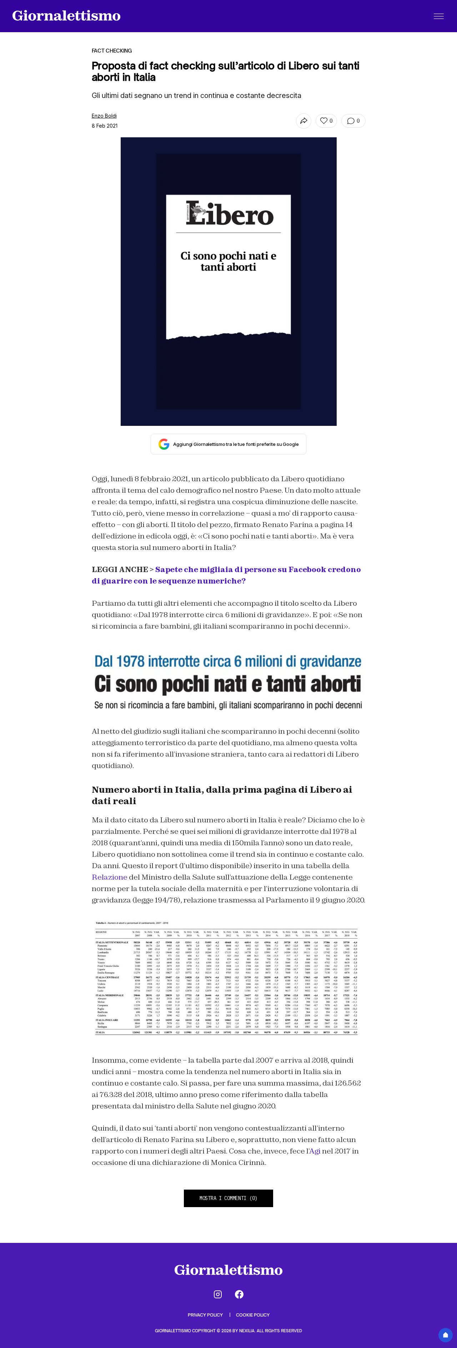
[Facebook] (239, 1294)
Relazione (109, 877)
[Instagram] (218, 1294)
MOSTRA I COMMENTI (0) (228, 1198)
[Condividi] (303, 121)
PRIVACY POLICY (206, 1315)
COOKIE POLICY (253, 1315)
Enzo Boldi (104, 116)
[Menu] (439, 16)
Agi (315, 1151)
